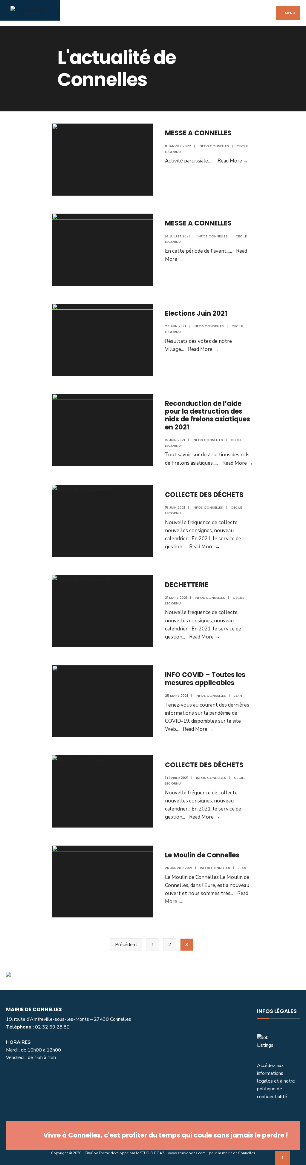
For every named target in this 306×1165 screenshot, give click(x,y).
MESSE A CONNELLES (198, 133)
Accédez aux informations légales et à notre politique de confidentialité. (276, 1081)
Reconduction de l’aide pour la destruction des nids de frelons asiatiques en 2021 (207, 415)
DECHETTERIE (186, 585)
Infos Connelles (214, 146)
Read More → (233, 160)
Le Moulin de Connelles (202, 855)
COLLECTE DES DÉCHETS (204, 494)
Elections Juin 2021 (196, 313)
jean (238, 695)
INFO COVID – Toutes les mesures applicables (205, 678)
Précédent (126, 944)
